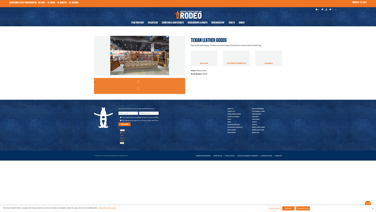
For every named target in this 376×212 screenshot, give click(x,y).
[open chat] (368, 204)
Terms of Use (112, 208)
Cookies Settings (266, 155)
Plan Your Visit (137, 23)
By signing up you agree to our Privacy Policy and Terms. (140, 120)
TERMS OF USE (217, 155)
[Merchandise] (322, 10)
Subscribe (124, 124)
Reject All (288, 208)
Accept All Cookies (303, 208)
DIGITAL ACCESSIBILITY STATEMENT (248, 155)
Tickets (231, 23)
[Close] (373, 208)
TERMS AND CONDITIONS (203, 155)
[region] (188, 208)
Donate (242, 23)
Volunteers (153, 23)
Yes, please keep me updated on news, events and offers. (140, 117)
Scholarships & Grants (197, 23)
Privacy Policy (103, 208)
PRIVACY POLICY (230, 155)
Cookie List (278, 155)
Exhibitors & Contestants (173, 23)
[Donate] (326, 10)
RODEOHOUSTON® (218, 23)
